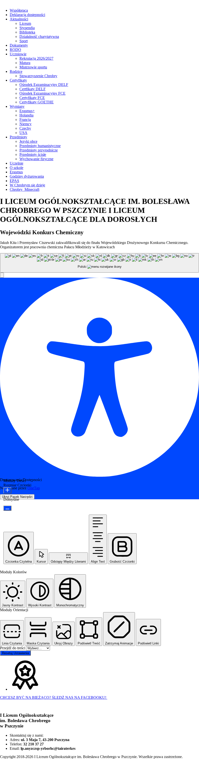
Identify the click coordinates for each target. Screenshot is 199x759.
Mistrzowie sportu (33, 67)
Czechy (25, 128)
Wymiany (17, 106)
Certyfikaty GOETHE (36, 102)
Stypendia (27, 28)
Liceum (25, 23)
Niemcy (25, 124)
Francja (25, 119)
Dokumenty (19, 45)
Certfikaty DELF (32, 89)
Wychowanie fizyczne (36, 159)
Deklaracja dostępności (27, 15)
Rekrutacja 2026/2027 (36, 58)
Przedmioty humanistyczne (40, 146)
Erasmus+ (27, 111)
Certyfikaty (18, 80)
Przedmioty (18, 137)
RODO (15, 50)
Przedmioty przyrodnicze (38, 150)
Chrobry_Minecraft (24, 189)
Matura (24, 63)
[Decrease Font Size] (7, 508)
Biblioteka (27, 32)
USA (23, 133)
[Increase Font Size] (7, 490)
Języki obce (28, 141)
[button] (2, 275)
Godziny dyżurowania (27, 176)
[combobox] (99, 263)
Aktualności (19, 19)
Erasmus (16, 172)
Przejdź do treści (13, 648)
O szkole (16, 168)
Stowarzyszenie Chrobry (38, 76)
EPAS (14, 181)
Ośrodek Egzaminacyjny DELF (43, 85)
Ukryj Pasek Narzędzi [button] (17, 497)
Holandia (26, 115)
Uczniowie (18, 54)
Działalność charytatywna (39, 36)
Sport (23, 41)
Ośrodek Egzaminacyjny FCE (42, 93)
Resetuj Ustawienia (15, 653)
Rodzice (16, 71)
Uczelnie (16, 163)
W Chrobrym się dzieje (27, 185)
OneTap (33, 488)
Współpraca (19, 10)
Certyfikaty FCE (32, 98)
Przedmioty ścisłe (32, 154)
